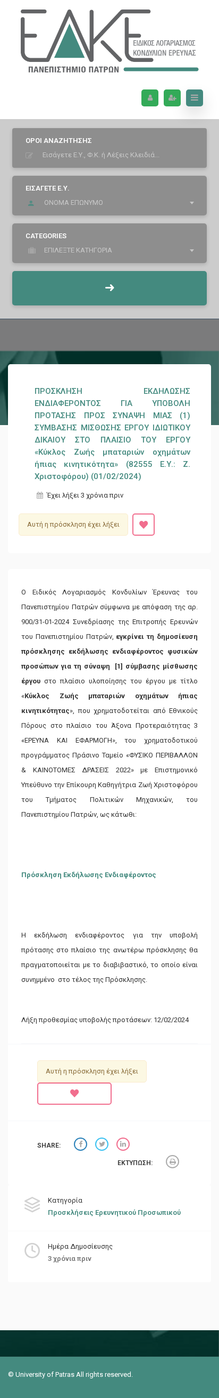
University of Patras (45, 1374)
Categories (46, 236)
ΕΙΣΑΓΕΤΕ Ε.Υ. (48, 188)
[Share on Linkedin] (124, 1146)
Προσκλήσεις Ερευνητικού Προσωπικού (114, 1212)
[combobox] (112, 202)
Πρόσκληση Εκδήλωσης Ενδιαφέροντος (88, 875)
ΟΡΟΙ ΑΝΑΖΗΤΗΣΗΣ (59, 141)
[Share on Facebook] (82, 1146)
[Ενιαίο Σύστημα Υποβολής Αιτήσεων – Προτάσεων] (109, 38)
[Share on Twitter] (103, 1146)
